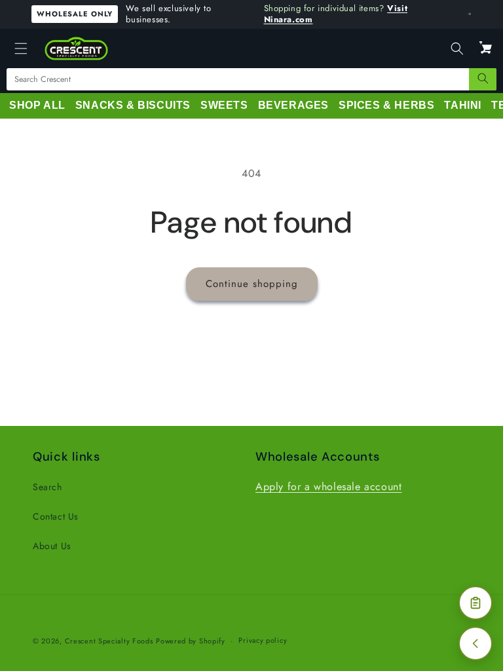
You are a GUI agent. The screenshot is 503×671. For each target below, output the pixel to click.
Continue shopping (252, 284)
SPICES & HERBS (386, 105)
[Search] (482, 79)
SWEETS (224, 105)
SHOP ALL (37, 105)
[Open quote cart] (475, 603)
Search (47, 486)
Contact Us (56, 516)
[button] (21, 48)
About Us (52, 545)
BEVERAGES (293, 105)
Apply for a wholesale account (328, 486)
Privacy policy (262, 640)
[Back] (475, 643)
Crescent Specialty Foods (109, 641)
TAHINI (462, 105)
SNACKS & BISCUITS (133, 105)
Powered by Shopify (190, 641)
